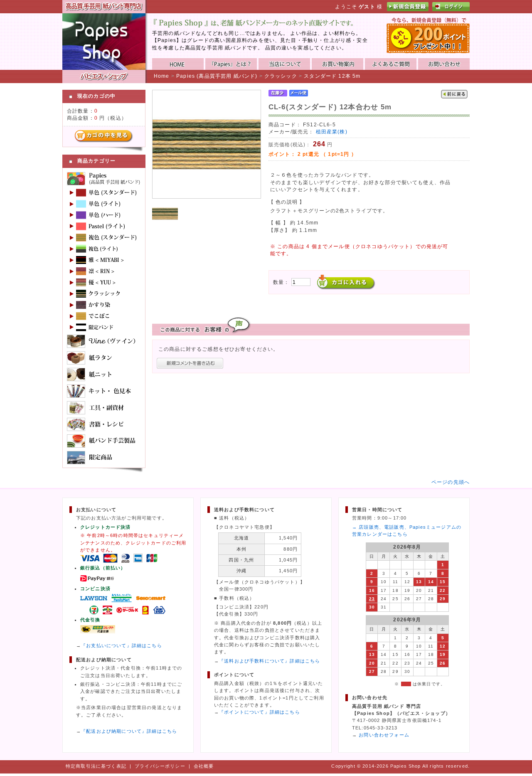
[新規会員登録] (408, 9)
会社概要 (204, 766)
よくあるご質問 (390, 64)
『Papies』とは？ (231, 64)
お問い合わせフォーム (384, 734)
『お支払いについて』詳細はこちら (121, 645)
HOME (178, 64)
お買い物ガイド (337, 64)
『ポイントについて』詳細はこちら (259, 711)
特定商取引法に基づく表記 (96, 766)
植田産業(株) (331, 131)
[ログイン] (451, 9)
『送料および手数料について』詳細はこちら (269, 660)
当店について (284, 64)
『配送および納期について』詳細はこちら (129, 731)
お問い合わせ (444, 64)
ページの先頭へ (450, 482)
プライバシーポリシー (160, 766)
